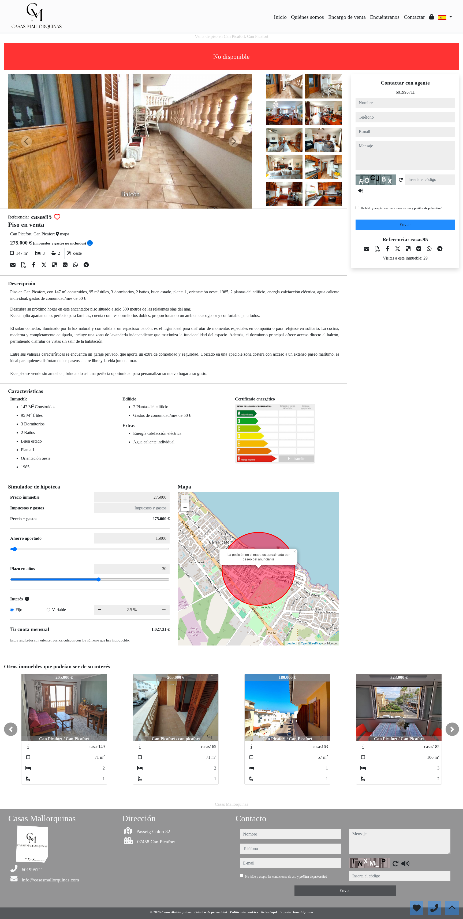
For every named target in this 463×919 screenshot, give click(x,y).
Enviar (405, 224)
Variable (59, 609)
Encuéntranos (384, 17)
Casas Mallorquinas (177, 912)
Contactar (414, 17)
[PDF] (24, 265)
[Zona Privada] (431, 17)
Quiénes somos (307, 17)
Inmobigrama (303, 912)
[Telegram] (86, 265)
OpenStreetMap (311, 643)
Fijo (19, 609)
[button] (10, 729)
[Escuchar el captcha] (361, 190)
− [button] (185, 507)
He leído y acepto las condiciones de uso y (401, 208)
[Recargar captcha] (400, 179)
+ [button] (185, 499)
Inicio (280, 17)
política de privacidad (428, 208)
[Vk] (66, 265)
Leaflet (291, 643)
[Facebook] (34, 265)
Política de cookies (244, 912)
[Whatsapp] (76, 265)
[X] (44, 265)
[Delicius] (55, 265)
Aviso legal (269, 912)
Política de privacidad (211, 912)
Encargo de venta (347, 17)
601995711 (405, 92)
